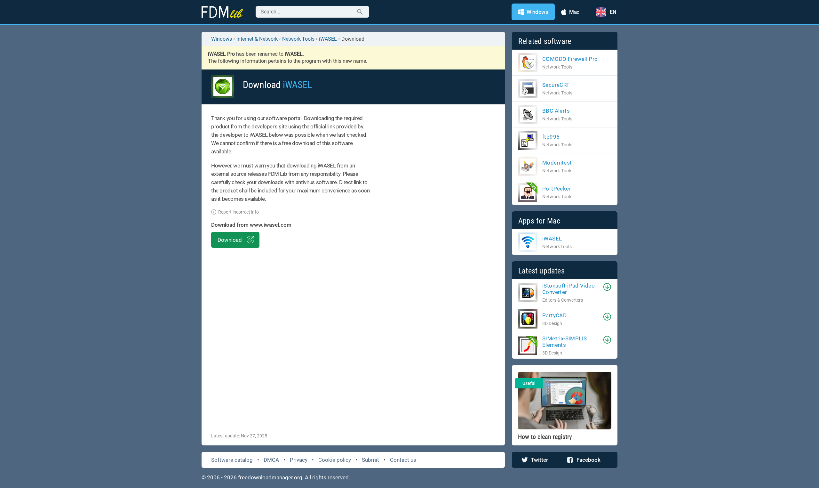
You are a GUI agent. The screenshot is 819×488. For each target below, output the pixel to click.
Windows (221, 39)
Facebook (588, 460)
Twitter (539, 460)
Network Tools (298, 39)
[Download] (607, 287)
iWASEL (328, 39)
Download (230, 240)
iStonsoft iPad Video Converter (568, 288)
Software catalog (232, 460)
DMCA (271, 460)
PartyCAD (554, 315)
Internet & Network (257, 39)
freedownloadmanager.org (270, 477)
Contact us (403, 460)
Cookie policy (334, 460)
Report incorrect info (238, 212)
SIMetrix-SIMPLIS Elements (564, 341)
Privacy (298, 460)
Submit (370, 460)
